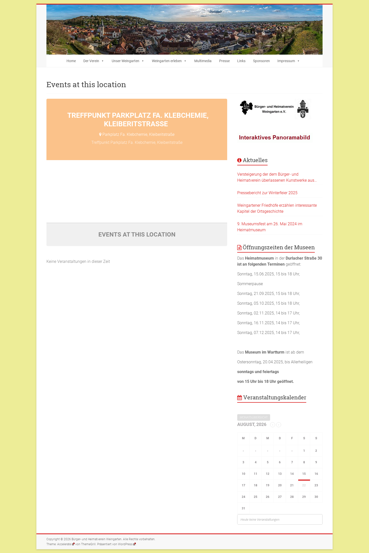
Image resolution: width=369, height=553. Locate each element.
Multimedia (203, 61)
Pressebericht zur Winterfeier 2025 (267, 192)
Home (71, 61)
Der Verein (91, 61)
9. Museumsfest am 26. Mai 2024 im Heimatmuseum (269, 227)
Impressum (286, 61)
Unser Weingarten (125, 61)
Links (241, 61)
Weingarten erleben (167, 61)
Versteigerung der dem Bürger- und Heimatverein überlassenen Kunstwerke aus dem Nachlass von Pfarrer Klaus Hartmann (275, 177)
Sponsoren (261, 61)
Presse (224, 61)
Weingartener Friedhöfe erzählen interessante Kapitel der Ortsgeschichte (277, 208)
